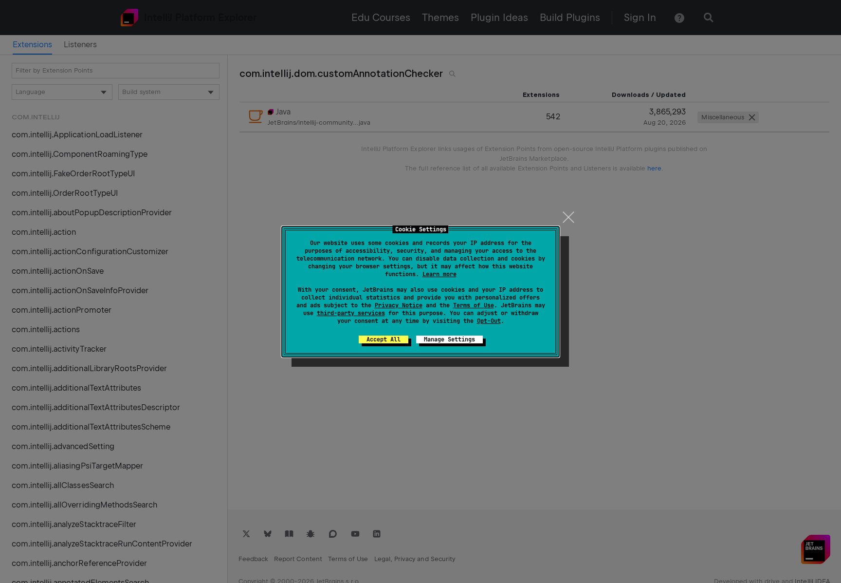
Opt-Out (489, 321)
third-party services (351, 313)
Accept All (383, 339)
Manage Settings (449, 339)
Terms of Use (473, 305)
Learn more (439, 274)
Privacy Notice (398, 305)
